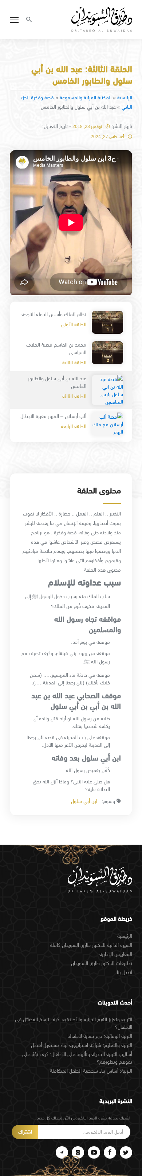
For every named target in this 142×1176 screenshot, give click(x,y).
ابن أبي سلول (84, 801)
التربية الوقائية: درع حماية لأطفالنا (99, 1036)
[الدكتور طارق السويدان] (101, 19)
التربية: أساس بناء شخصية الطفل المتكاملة (91, 1071)
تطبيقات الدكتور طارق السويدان (101, 963)
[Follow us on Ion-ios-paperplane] (62, 1152)
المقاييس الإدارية (115, 954)
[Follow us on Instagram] (78, 1152)
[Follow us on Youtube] (94, 1152)
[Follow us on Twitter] (126, 1152)
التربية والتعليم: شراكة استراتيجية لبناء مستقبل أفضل (81, 1045)
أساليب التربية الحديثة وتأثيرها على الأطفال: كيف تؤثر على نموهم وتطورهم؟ (77, 1058)
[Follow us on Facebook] (110, 1152)
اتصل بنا (124, 972)
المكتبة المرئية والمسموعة (85, 97)
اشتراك (25, 1132)
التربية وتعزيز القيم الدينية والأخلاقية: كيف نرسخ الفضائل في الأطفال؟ (73, 1023)
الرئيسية (124, 97)
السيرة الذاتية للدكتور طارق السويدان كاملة (91, 945)
